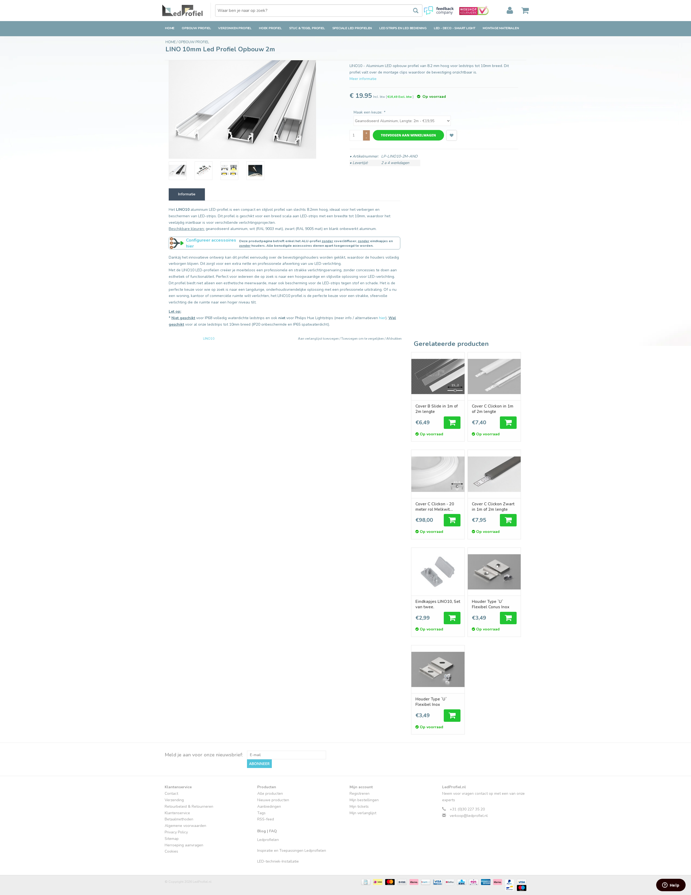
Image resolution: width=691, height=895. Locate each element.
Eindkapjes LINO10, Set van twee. (437, 604)
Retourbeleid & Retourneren (189, 806)
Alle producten (270, 793)
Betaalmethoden (179, 819)
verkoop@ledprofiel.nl (469, 815)
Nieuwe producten (273, 800)
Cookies (171, 851)
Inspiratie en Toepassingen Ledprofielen (291, 850)
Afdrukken (394, 338)
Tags (261, 813)
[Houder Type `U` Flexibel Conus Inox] (494, 572)
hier (382, 317)
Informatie (186, 194)
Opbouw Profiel (196, 28)
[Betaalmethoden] (365, 882)
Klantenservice (177, 813)
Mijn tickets (359, 806)
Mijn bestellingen (364, 800)
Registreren (360, 793)
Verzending (174, 800)
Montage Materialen (501, 28)
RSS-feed (265, 819)
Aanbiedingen (269, 806)
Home (169, 28)
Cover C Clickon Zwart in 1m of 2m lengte (493, 506)
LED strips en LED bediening (402, 28)
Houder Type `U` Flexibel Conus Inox (490, 604)
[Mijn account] (510, 10)
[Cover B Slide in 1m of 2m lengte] (437, 376)
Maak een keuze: (369, 112)
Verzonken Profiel (235, 28)
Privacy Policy (176, 832)
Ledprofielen (268, 839)
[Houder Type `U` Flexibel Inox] (437, 669)
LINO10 (208, 338)
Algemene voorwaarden (185, 825)
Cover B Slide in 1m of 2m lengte (436, 408)
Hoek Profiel (270, 28)
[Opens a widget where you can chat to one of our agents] (671, 885)
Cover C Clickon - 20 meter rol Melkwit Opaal (434, 506)
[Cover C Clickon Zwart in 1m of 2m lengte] (494, 474)
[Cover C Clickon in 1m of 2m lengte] (494, 376)
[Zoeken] (413, 10)
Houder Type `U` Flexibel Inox (431, 701)
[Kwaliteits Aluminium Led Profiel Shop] (186, 10)
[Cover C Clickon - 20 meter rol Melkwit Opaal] (437, 474)
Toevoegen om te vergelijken (363, 338)
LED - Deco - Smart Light (454, 28)
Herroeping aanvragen (184, 845)
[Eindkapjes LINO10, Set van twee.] (437, 572)
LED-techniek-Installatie (278, 861)
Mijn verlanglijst (363, 813)
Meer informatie (363, 78)
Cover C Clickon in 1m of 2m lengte (492, 408)
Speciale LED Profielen (352, 28)
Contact (171, 793)
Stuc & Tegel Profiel (307, 28)
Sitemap (172, 838)
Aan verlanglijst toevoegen (319, 338)
